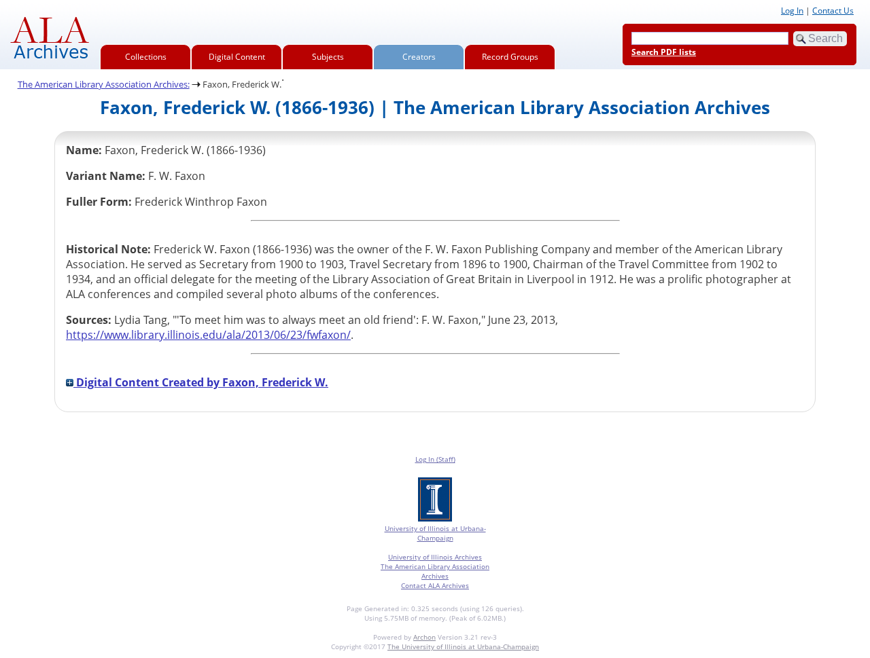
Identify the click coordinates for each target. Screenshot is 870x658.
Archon (424, 637)
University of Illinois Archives (435, 557)
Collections (146, 56)
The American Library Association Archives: (104, 84)
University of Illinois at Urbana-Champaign (435, 533)
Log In (792, 10)
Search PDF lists (663, 52)
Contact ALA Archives (435, 585)
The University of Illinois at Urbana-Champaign (463, 646)
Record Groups (510, 56)
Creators (419, 56)
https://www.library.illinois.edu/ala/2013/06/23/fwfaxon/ (208, 334)
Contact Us (833, 10)
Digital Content (237, 56)
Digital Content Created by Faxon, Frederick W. (200, 382)
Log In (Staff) (435, 459)
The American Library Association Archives (435, 571)
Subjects (328, 56)
